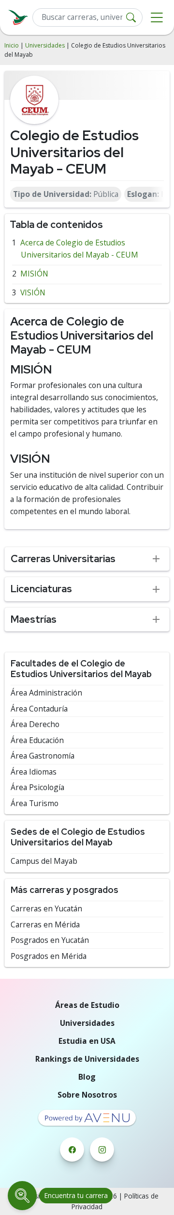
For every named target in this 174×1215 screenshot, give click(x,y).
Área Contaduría (39, 708)
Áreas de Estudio (87, 1005)
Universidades (45, 45)
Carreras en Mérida (45, 924)
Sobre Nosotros (87, 1094)
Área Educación (37, 740)
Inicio (11, 45)
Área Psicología (37, 787)
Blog (87, 1076)
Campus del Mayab (44, 861)
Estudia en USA (87, 1041)
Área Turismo (34, 803)
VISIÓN (32, 292)
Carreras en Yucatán (46, 908)
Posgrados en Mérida (49, 956)
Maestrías (34, 619)
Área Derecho (35, 724)
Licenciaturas (41, 588)
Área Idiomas (34, 772)
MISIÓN (34, 273)
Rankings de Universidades (87, 1058)
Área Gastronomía (42, 756)
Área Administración (46, 692)
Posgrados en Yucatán (50, 940)
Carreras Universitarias (63, 558)
